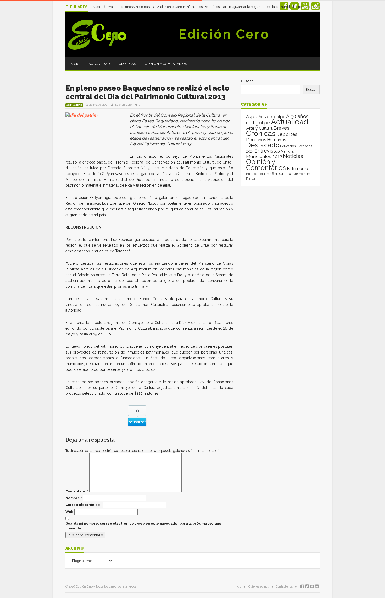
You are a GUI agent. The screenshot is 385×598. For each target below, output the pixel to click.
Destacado (262, 145)
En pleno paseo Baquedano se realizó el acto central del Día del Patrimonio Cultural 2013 (147, 92)
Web (69, 512)
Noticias (293, 156)
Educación (288, 146)
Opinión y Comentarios (166, 64)
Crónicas (127, 64)
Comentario (77, 491)
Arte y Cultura (259, 128)
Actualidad (99, 64)
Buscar (247, 81)
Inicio (75, 64)
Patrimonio (297, 168)
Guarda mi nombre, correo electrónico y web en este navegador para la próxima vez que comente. (143, 525)
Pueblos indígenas (258, 173)
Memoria (287, 151)
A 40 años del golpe (265, 116)
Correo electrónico (83, 505)
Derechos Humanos (266, 139)
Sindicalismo (281, 174)
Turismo (297, 173)
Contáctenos (284, 586)
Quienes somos (258, 586)
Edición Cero (224, 34)
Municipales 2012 (264, 156)
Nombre (73, 498)
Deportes (287, 134)
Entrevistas (267, 151)
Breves (281, 128)
